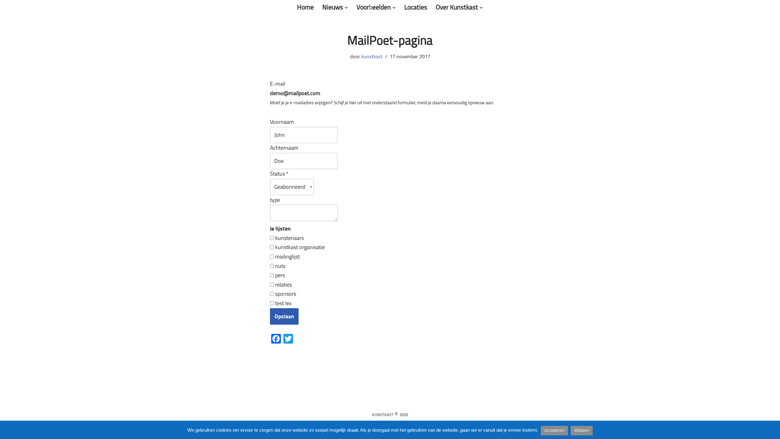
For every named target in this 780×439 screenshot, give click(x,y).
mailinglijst (287, 256)
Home (305, 8)
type (275, 200)
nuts (279, 266)
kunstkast (372, 57)
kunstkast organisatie (299, 247)
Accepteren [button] (554, 431)
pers (279, 275)
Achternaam (284, 148)
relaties (283, 284)
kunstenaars (289, 238)
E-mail (295, 89)
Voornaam (282, 122)
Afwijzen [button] (581, 431)
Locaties (415, 8)
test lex (283, 303)
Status (279, 174)
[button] (346, 7)
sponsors (285, 294)
